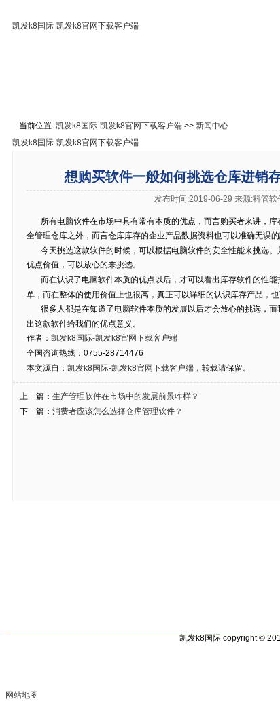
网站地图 (21, 695)
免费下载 (226, 92)
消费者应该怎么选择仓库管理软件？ (117, 411)
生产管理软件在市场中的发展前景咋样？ (125, 396)
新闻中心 (212, 125)
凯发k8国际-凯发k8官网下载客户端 (75, 26)
